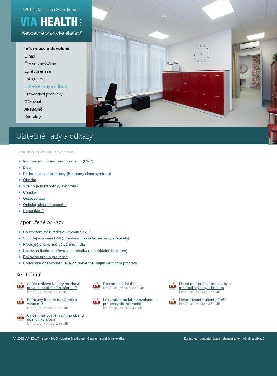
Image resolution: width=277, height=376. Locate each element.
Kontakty (32, 116)
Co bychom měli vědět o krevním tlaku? (57, 232)
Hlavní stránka (26, 152)
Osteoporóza (34, 199)
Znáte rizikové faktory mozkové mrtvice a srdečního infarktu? (53, 286)
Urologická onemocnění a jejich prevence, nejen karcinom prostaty (80, 263)
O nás (29, 56)
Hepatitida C (33, 211)
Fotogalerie (35, 78)
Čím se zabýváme (40, 63)
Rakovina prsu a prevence (45, 257)
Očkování (32, 101)
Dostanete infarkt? (118, 284)
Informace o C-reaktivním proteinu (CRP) (58, 161)
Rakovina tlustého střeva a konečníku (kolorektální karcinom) (75, 251)
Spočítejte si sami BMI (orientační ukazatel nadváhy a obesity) (76, 238)
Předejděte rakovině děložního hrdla (54, 244)
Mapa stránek (231, 338)
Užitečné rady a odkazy (57, 152)
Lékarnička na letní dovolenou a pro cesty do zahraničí (130, 302)
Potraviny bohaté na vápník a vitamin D (52, 302)
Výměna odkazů (253, 338)
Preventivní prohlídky (43, 94)
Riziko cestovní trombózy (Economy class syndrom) (67, 174)
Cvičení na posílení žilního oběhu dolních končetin (55, 317)
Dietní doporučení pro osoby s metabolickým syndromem (205, 286)
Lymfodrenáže (37, 71)
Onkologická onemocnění (45, 205)
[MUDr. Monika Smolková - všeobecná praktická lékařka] (51, 21)
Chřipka (29, 192)
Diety (27, 167)
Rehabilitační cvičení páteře (202, 300)
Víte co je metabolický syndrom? (50, 186)
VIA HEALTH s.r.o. (36, 338)
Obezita (29, 180)
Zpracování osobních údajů (202, 338)
